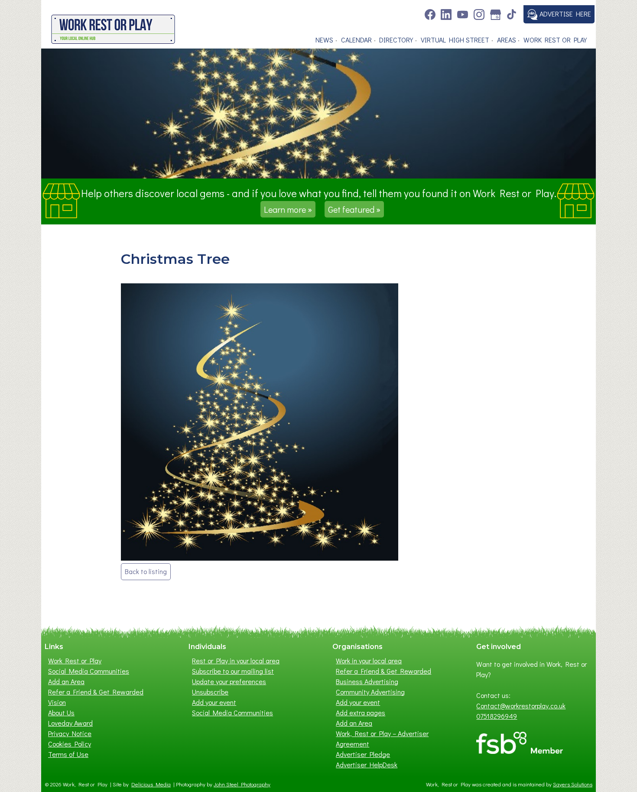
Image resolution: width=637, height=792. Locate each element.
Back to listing (146, 571)
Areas (506, 39)
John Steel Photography (242, 784)
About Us (61, 712)
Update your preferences (229, 681)
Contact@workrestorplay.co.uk (521, 705)
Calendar (356, 39)
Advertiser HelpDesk (366, 764)
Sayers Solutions (572, 784)
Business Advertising (367, 681)
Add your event (214, 702)
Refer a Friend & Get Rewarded (95, 691)
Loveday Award (70, 722)
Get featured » (354, 209)
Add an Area (66, 681)
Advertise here (564, 13)
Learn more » (288, 209)
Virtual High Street (455, 39)
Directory (396, 39)
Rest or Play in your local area (236, 660)
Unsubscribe (210, 691)
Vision (57, 702)
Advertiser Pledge (363, 754)
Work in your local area (369, 660)
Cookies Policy (69, 743)
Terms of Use (68, 754)
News (324, 39)
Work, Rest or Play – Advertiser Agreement (382, 738)
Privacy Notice (69, 733)
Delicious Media (151, 784)
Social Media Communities (88, 670)
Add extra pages (360, 712)
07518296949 (496, 716)
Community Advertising (370, 691)
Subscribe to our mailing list (233, 670)
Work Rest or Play (555, 39)
